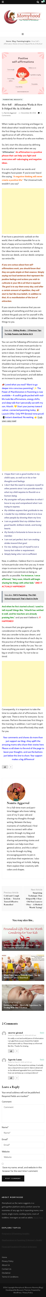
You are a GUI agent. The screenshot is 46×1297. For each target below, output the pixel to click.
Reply (42, 1033)
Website (6, 1151)
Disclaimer (6, 1273)
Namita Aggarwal (10, 113)
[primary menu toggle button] (23, 34)
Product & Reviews (28, 1247)
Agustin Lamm (15, 1059)
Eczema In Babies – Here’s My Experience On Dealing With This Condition (22, 1006)
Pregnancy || (7, 1233)
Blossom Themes (24, 1290)
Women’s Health (34, 1240)
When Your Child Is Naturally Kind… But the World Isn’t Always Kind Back (22, 976)
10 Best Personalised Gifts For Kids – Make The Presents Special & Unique (22, 946)
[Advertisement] (23, 211)
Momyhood (19, 1287)
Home (4, 1257)
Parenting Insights (12, 99)
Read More (38, 1217)
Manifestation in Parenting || (14, 1240)
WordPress (17, 1293)
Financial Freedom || (11, 1247)
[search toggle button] (38, 2)
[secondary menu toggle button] (3, 2)
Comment (7, 1101)
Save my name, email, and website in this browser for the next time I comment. (22, 1169)
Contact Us (6, 1269)
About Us (6, 1265)
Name (5, 1127)
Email (5, 1139)
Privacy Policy (7, 1261)
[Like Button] (5, 767)
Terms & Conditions (10, 1277)
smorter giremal (15, 1032)
